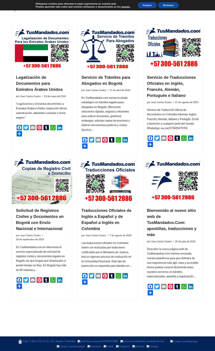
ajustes (125, 6)
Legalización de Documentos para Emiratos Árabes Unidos (39, 83)
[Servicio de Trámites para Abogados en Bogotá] (107, 48)
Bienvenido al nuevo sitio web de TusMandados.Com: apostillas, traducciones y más (171, 222)
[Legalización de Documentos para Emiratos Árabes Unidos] (42, 48)
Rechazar (168, 5)
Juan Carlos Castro (30, 96)
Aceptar (147, 5)
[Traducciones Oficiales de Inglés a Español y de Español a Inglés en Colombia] (107, 181)
